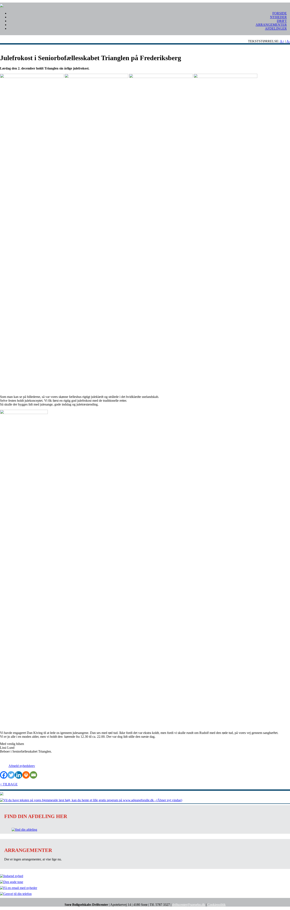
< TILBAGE (9, 784)
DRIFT (282, 21)
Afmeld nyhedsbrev (21, 766)
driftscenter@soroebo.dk (188, 904)
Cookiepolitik (216, 904)
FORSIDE (279, 13)
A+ (282, 41)
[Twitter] (11, 775)
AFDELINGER (276, 28)
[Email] (33, 775)
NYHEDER (278, 17)
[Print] (26, 775)
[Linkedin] (18, 775)
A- (288, 41)
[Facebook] (3, 775)
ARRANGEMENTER (271, 24)
